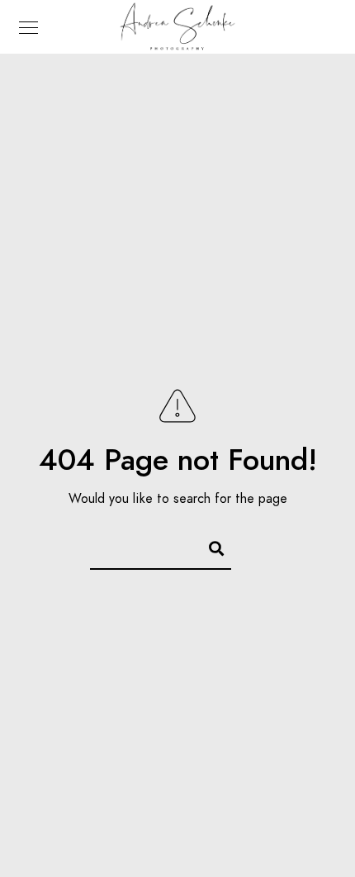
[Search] (209, 546)
